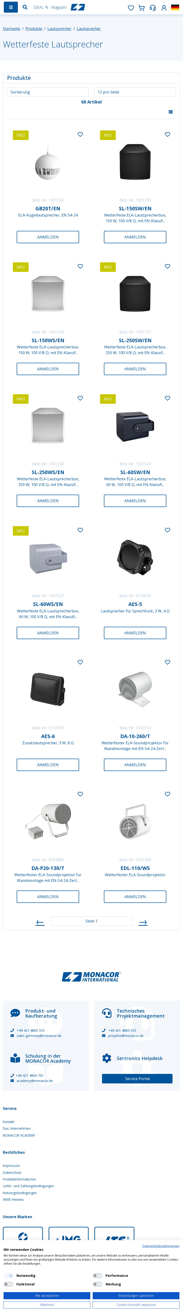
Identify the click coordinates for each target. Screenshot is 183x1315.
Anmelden (48, 237)
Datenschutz (12, 1172)
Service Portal (137, 1078)
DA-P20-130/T (47, 868)
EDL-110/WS (135, 868)
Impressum (11, 1165)
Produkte (33, 28)
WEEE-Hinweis (13, 1199)
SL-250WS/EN (48, 472)
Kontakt (8, 1121)
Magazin (58, 7)
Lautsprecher (59, 28)
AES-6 (48, 736)
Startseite (11, 28)
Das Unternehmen (16, 1128)
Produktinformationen (19, 1179)
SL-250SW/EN (135, 340)
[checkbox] (8, 1275)
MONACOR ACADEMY (19, 1135)
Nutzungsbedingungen (20, 1193)
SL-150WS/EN (48, 340)
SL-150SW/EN (135, 208)
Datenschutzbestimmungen (160, 1246)
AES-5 (135, 604)
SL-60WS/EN (48, 604)
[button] (164, 7)
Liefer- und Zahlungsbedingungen (28, 1186)
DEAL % (41, 7)
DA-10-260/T (135, 736)
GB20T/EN (48, 208)
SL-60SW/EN (135, 472)
